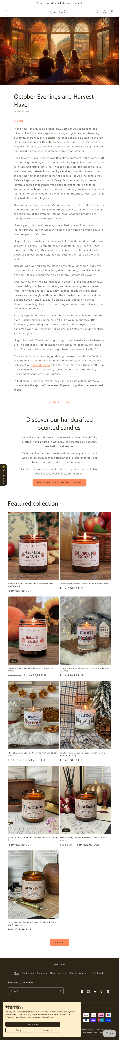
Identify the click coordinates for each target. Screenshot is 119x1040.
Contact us (28, 973)
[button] (6, 12)
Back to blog (62, 402)
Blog (16, 973)
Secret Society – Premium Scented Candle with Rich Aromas (83, 839)
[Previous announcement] (6, 3)
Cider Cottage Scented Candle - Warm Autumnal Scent (84, 584)
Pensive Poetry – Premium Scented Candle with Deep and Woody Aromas (32, 923)
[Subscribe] (60, 991)
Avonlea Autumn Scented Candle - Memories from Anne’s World (30, 585)
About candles (58, 973)
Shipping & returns (79, 973)
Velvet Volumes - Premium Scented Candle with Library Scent (33, 839)
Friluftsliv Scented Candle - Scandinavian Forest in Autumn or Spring (83, 754)
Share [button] (20, 120)
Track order (99, 973)
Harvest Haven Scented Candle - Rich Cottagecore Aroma (30, 670)
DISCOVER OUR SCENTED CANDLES (59, 482)
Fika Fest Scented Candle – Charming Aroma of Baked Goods (32, 754)
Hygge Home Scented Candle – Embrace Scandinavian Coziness (84, 670)
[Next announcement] (113, 3)
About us (42, 973)
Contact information (88, 1033)
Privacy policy (86, 1030)
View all (59, 942)
